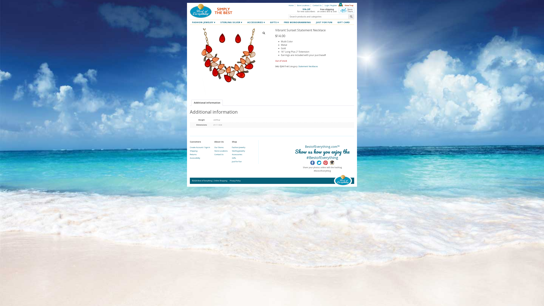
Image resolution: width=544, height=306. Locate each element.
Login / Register (331, 5)
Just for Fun (324, 22)
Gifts (274, 22)
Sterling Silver (231, 22)
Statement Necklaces (308, 66)
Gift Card (343, 22)
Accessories (256, 22)
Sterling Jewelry (238, 151)
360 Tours (346, 10)
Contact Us (317, 5)
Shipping (193, 151)
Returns (193, 154)
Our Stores (219, 147)
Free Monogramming (297, 22)
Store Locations (303, 5)
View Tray (349, 5)
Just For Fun (237, 161)
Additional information (207, 102)
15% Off (306, 9)
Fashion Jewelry (203, 22)
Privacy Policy (235, 180)
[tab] (207, 103)
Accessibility (195, 158)
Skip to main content (243, 5)
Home (291, 5)
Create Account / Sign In (200, 147)
